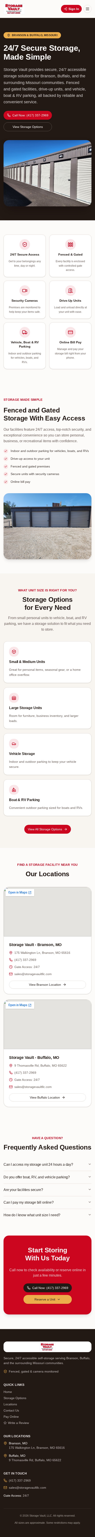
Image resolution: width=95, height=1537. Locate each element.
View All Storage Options (45, 829)
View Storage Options (28, 127)
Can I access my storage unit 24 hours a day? (38, 1164)
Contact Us (11, 1410)
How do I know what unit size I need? (32, 1215)
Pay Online (11, 1416)
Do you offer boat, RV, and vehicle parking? (37, 1177)
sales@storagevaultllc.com (33, 974)
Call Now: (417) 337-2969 (30, 115)
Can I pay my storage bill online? (29, 1202)
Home (8, 1392)
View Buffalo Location (45, 1097)
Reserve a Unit (44, 1299)
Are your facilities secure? (23, 1190)
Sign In (73, 9)
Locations (10, 1404)
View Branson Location (45, 984)
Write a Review (18, 1423)
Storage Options (15, 1398)
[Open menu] (87, 9)
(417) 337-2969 (25, 960)
